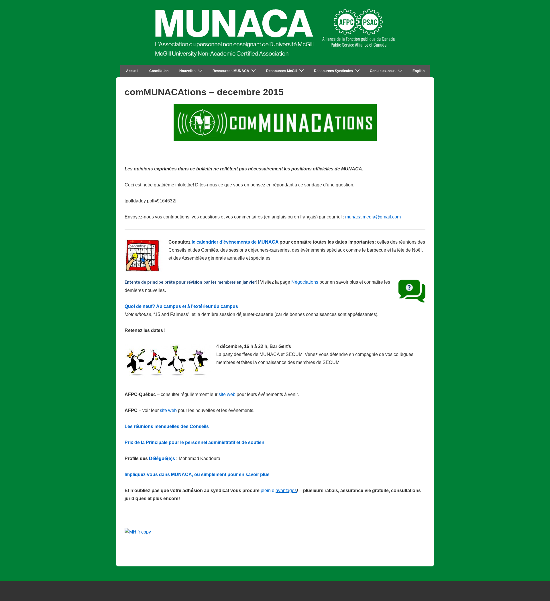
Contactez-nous (383, 71)
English (418, 71)
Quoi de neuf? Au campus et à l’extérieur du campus (181, 306)
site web (227, 394)
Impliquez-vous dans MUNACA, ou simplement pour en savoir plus (197, 474)
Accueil (132, 71)
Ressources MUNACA (231, 71)
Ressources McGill (281, 71)
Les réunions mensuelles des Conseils (167, 426)
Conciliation (158, 71)
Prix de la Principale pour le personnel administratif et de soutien (194, 442)
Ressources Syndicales (333, 71)
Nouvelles (187, 71)
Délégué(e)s (162, 458)
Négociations (304, 282)
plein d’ (279, 490)
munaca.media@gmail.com (373, 216)
